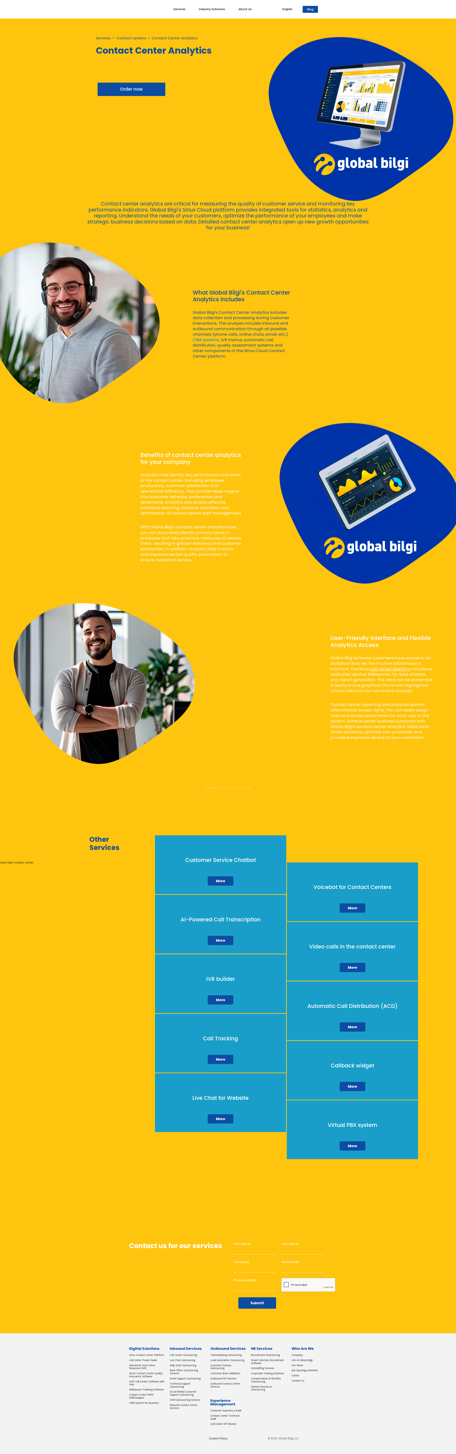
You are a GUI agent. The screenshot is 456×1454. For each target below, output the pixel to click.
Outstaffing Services (262, 1368)
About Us (245, 9)
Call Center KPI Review (223, 1424)
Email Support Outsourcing (185, 1378)
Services (179, 9)
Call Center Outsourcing (183, 1355)
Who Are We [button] (303, 1348)
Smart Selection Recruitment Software (267, 1361)
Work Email (290, 1262)
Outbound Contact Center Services (225, 1385)
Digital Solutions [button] (144, 1348)
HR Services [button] (261, 1348)
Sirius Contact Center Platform (146, 1355)
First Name (241, 1243)
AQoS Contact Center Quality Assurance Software (146, 1375)
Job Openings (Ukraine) (305, 1370)
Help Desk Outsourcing (183, 1365)
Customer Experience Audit (226, 1410)
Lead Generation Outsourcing (227, 1360)
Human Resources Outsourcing (261, 1388)
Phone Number (245, 1280)
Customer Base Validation (225, 1373)
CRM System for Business (144, 1402)
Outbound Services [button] (228, 1348)
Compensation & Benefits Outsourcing (266, 1380)
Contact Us (298, 1380)
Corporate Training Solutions (267, 1373)
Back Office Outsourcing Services (184, 1372)
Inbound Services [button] (186, 1348)
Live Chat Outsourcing (182, 1360)
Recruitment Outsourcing (265, 1355)
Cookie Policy (218, 1438)
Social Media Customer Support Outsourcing (183, 1393)
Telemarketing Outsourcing (226, 1355)
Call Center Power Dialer (143, 1360)
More (220, 880)
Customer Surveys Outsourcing (220, 1367)
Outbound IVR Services (223, 1378)
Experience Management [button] (222, 1402)
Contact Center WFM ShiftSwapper (141, 1396)
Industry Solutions (212, 9)
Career (295, 1375)
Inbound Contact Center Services (183, 1406)
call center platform (390, 669)
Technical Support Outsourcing (180, 1385)
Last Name (289, 1243)
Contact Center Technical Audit (224, 1417)
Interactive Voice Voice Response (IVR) (142, 1367)
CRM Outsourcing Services (185, 1399)
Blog (310, 9)
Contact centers (131, 38)
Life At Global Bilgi (302, 1360)
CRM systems (206, 340)
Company (241, 1262)
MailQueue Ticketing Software (146, 1389)
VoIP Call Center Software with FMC (146, 1383)
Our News (297, 1365)
